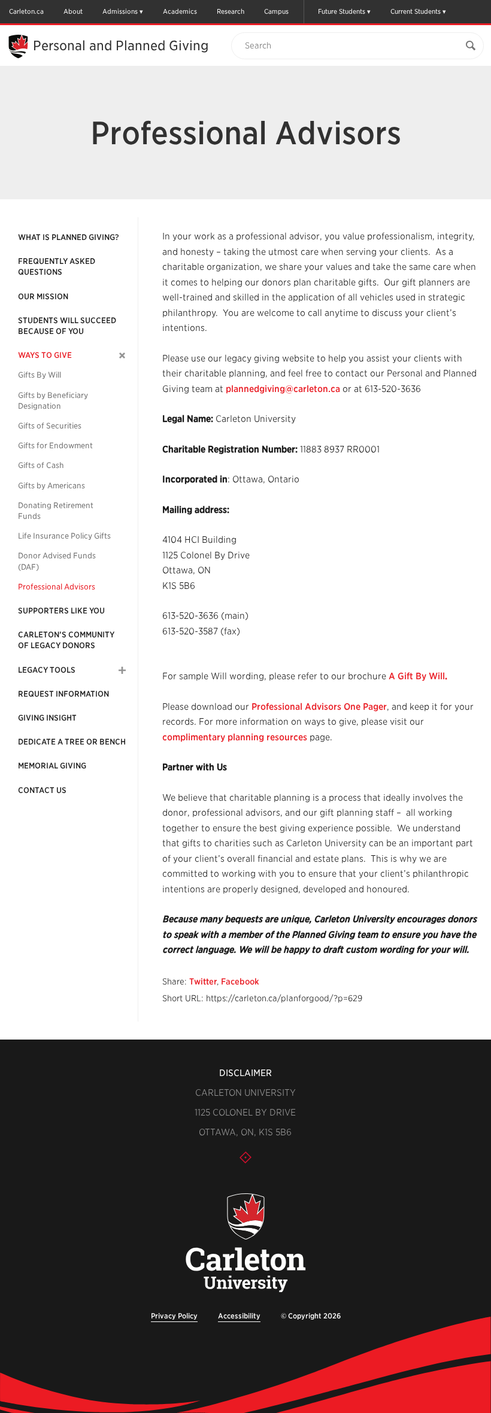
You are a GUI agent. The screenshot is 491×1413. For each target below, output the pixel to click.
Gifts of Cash (41, 465)
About (73, 11)
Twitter (203, 981)
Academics (180, 11)
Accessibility (239, 1315)
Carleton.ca (26, 11)
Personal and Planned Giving (120, 45)
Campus (276, 11)
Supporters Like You (61, 610)
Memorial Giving (52, 765)
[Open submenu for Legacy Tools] (122, 670)
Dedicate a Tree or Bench (72, 741)
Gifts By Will (39, 374)
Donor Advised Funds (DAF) (57, 561)
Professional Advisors (56, 586)
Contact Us (42, 790)
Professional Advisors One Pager (319, 706)
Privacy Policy (174, 1315)
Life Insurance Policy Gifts (64, 535)
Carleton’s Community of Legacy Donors (66, 640)
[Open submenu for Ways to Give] (122, 356)
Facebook (240, 981)
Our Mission (43, 296)
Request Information (63, 693)
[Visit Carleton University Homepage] (246, 1243)
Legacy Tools (46, 670)
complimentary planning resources (234, 737)
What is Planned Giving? (68, 237)
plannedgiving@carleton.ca (283, 389)
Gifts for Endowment (55, 445)
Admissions (120, 11)
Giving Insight (47, 717)
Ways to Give (45, 355)
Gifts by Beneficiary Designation (53, 401)
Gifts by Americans (51, 485)
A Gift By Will (416, 676)
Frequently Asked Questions (56, 266)
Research (230, 11)
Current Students (415, 11)
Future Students (341, 11)
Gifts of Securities (49, 425)
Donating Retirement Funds (55, 511)
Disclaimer (245, 1073)
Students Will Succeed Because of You (67, 326)
